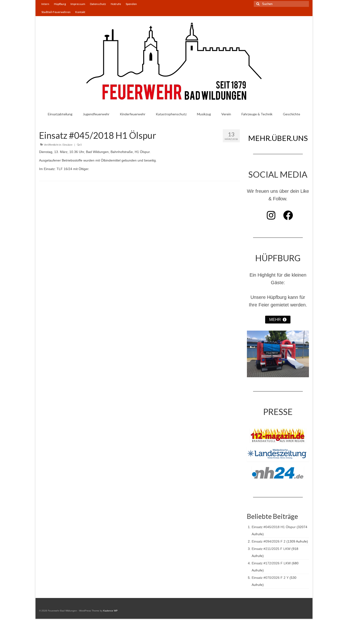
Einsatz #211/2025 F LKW (271, 549)
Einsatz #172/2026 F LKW (271, 563)
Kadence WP (110, 610)
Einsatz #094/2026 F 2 (269, 541)
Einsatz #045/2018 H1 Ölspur (274, 527)
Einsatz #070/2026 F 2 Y (270, 578)
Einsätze (67, 144)
